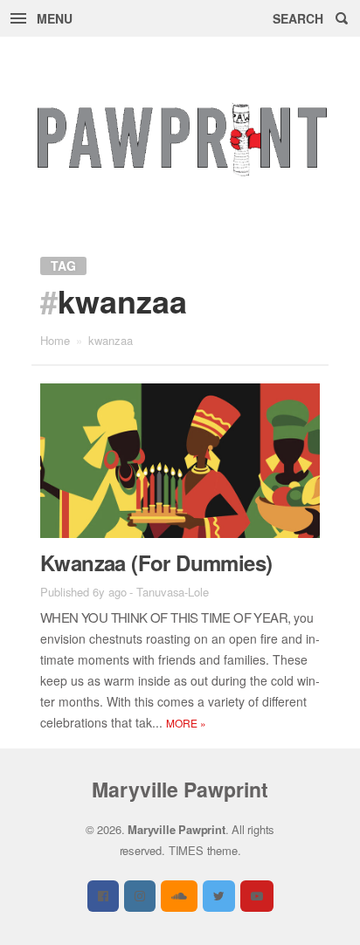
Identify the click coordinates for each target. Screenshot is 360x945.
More (186, 722)
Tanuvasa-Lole (172, 591)
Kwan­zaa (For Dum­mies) (156, 562)
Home (55, 340)
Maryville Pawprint (180, 789)
